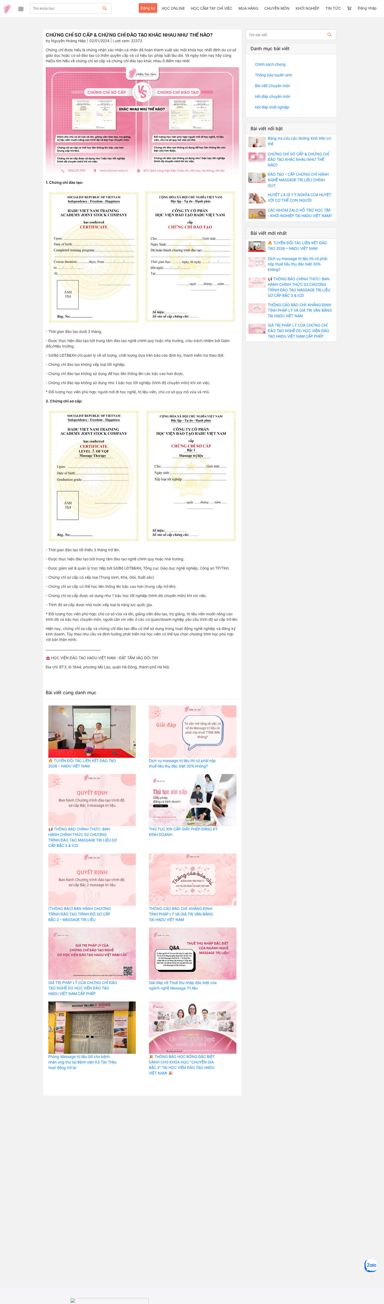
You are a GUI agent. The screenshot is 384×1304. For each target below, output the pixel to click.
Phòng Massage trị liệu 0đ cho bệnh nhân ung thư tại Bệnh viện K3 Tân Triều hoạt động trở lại (82, 1062)
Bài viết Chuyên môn (272, 85)
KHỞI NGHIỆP (307, 8)
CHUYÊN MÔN (276, 8)
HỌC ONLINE (173, 8)
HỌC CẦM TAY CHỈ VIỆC (211, 8)
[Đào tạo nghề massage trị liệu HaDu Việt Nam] (7, 9)
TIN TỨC (333, 8)
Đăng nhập (367, 8)
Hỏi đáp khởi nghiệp (272, 107)
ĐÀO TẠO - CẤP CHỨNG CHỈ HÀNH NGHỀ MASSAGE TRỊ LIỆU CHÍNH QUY (298, 179)
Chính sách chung (270, 64)
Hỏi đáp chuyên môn (272, 96)
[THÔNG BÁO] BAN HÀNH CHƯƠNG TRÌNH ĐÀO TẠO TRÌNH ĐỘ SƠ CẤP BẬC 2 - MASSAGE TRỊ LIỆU (79, 914)
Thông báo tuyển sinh (273, 75)
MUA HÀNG (248, 8)
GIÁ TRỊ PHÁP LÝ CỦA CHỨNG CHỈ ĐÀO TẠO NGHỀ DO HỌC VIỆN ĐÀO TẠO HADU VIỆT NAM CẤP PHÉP (82, 988)
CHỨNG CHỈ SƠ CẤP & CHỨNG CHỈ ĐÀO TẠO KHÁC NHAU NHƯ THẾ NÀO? (298, 159)
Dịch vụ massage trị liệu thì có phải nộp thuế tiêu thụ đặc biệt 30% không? (297, 264)
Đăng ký (148, 8)
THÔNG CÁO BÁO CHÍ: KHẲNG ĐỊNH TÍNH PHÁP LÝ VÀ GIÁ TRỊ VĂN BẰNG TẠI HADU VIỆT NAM (181, 914)
